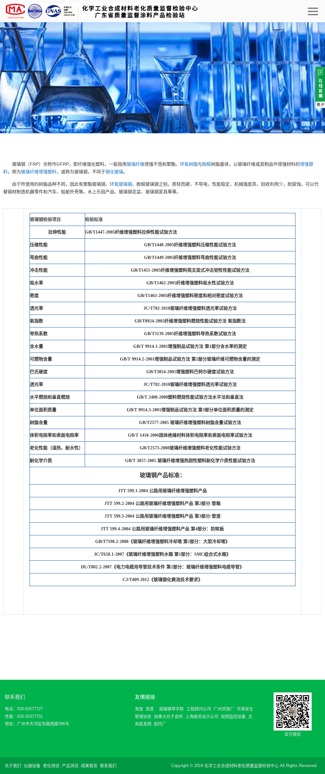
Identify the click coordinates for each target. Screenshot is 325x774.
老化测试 (51, 765)
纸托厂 (160, 723)
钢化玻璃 (114, 171)
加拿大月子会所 (168, 716)
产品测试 (70, 765)
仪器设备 (32, 765)
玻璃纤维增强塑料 (38, 171)
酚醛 (206, 164)
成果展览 (89, 765)
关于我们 (13, 765)
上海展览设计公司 (201, 716)
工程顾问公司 (198, 708)
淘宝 (139, 708)
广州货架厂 (224, 708)
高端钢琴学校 (171, 708)
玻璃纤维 (135, 164)
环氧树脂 (189, 164)
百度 (150, 708)
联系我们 (15, 697)
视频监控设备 (233, 716)
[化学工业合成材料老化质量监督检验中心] (102, 11)
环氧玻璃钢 (121, 184)
